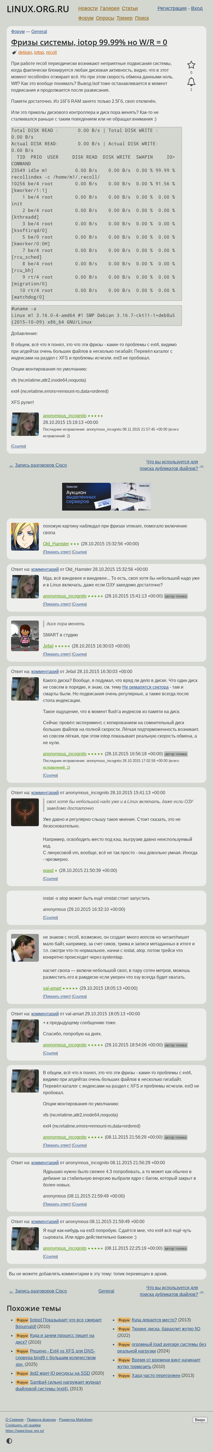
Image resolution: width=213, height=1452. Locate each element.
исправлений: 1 (56, 767)
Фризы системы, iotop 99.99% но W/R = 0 (89, 42)
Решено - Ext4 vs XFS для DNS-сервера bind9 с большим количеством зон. (56, 1358)
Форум (85, 18)
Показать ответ (57, 552)
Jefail (48, 646)
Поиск (142, 18)
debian (25, 52)
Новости (88, 8)
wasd (48, 870)
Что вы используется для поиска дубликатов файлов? (169, 465)
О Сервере (15, 1420)
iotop (39, 52)
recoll (51, 52)
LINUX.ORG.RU (38, 9)
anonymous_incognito (65, 415)
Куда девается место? (154, 1320)
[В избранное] (191, 65)
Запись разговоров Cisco (41, 465)
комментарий (45, 569)
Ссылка (18, 446)
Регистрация (172, 8)
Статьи (130, 8)
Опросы (105, 18)
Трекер (124, 18)
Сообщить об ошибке (23, 1425)
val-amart (52, 988)
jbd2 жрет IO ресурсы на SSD (60, 1373)
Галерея (110, 8)
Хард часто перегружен (156, 1375)
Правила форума (41, 1420)
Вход (197, 8)
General (39, 31)
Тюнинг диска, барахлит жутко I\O (166, 1328)
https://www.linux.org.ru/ (25, 1431)
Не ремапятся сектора (145, 687)
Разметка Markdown (75, 1420)
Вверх (200, 1420)
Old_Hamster (56, 543)
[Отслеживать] (191, 82)
